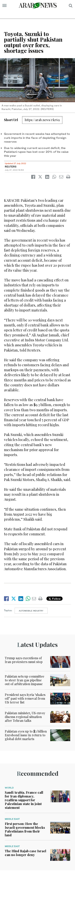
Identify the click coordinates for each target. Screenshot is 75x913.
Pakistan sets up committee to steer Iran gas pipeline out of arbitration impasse (24, 680)
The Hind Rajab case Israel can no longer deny (25, 853)
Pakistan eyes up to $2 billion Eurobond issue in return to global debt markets (26, 735)
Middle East (12, 819)
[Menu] (4, 5)
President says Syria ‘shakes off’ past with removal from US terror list (25, 698)
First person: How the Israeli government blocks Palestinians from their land (25, 829)
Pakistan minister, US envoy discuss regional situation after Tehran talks (25, 717)
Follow (56, 598)
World (9, 787)
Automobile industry (31, 610)
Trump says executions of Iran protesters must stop (24, 660)
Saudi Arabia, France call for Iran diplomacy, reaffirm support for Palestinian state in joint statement (24, 800)
